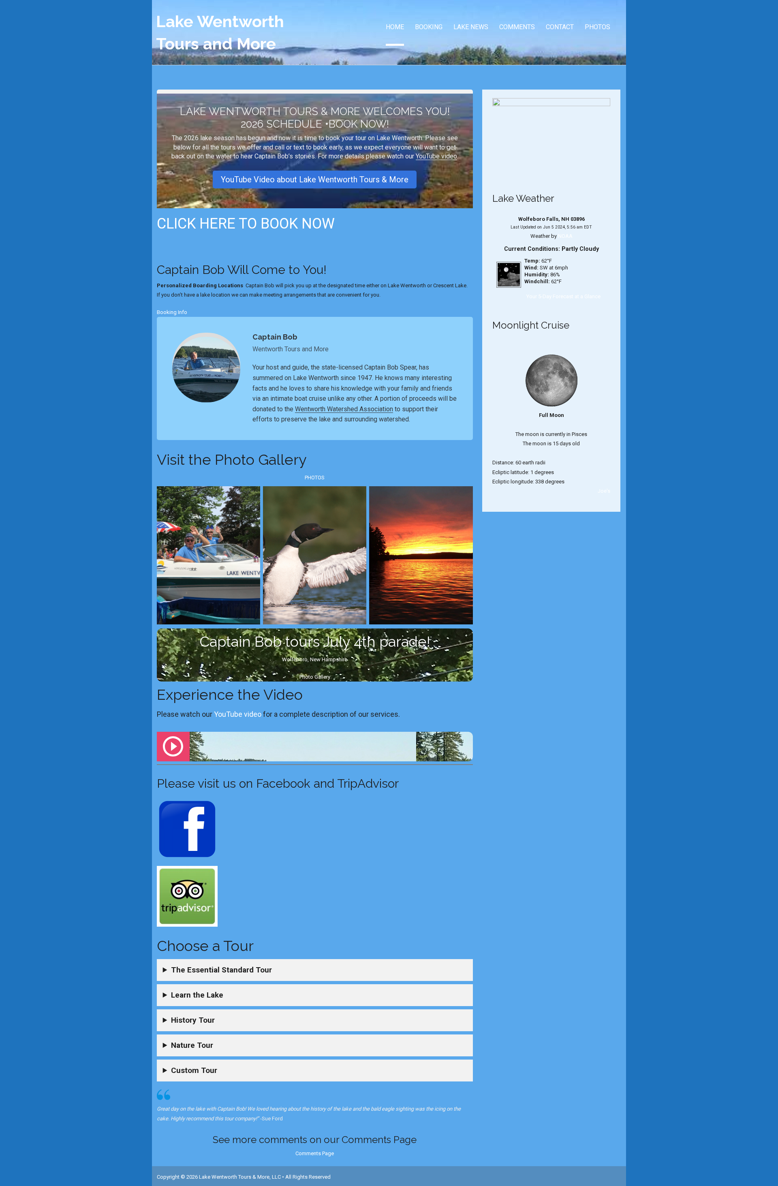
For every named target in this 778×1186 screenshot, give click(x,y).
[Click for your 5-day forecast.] (506, 275)
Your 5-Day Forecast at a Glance (563, 296)
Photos (597, 27)
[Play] (173, 746)
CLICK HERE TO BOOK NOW (246, 223)
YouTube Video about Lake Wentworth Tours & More (314, 179)
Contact (560, 27)
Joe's (604, 491)
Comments (517, 27)
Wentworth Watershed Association (344, 409)
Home (395, 27)
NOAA (565, 236)
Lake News (470, 27)
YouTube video (436, 156)
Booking (428, 27)
